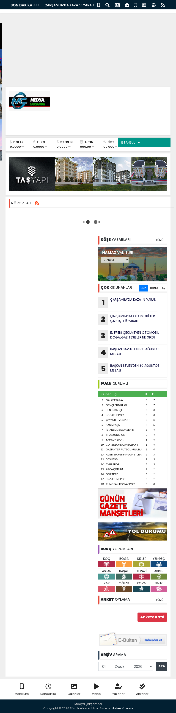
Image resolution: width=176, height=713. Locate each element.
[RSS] (163, 4)
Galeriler (74, 694)
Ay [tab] (163, 288)
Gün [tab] (143, 288)
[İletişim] (117, 4)
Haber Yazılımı (122, 708)
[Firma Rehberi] (127, 4)
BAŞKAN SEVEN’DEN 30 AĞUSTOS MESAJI (130, 368)
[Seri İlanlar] (135, 4)
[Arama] (107, 4)
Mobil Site (22, 694)
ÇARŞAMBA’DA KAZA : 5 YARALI (69, 5)
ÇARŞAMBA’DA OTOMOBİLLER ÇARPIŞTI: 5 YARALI (128, 319)
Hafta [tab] (154, 288)
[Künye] (153, 4)
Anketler (142, 694)
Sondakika (48, 694)
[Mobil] (98, 4)
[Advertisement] (88, 32)
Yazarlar (118, 694)
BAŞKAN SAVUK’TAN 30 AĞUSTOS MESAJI (130, 352)
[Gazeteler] (143, 4)
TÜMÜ (159, 240)
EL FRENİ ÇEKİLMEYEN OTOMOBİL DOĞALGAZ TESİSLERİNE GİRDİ (130, 335)
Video (96, 694)
